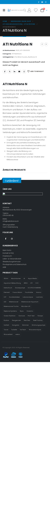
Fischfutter (29, 292)
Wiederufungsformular (12, 262)
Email (19, 71)
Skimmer (25, 325)
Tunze (6, 330)
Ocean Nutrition (9, 316)
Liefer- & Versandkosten (12, 259)
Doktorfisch (8, 288)
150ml (6, 278)
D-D (37, 283)
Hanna (38, 292)
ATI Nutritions (17, 54)
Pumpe (40, 316)
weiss (17, 334)
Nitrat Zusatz (22, 57)
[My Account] (29, 10)
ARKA (25, 283)
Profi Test (31, 316)
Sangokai (15, 325)
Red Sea (27, 320)
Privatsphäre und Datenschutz (14, 264)
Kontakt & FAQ (8, 253)
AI (24, 278)
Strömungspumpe (38, 325)
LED (5, 302)
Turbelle (14, 330)
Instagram (12, 238)
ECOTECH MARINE (34, 288)
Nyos (22, 311)
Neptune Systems (10, 311)
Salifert (6, 325)
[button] (5, 10)
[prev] (42, 44)
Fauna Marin (17, 292)
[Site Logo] (15, 10)
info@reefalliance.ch (11, 221)
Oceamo (30, 311)
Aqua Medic (32, 278)
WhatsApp (24, 71)
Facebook (5, 71)
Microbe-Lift (25, 306)
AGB (4, 267)
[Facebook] (38, 2)
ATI (15, 57)
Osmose (21, 316)
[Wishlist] (36, 10)
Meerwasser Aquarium (29, 302)
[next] (46, 44)
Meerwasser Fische (11, 306)
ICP (5, 297)
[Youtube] (42, 2)
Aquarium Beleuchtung (12, 283)
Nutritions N (32, 57)
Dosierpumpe (20, 288)
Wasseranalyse (35, 330)
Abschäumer (16, 278)
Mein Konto (7, 250)
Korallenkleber (14, 297)
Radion (6, 320)
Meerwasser (13, 302)
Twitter (9, 71)
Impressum (7, 256)
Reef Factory (38, 320)
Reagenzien (16, 320)
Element (7, 292)
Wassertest (8, 334)
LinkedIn (14, 71)
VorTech (23, 330)
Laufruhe (39, 297)
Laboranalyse (28, 297)
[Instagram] (45, 2)
